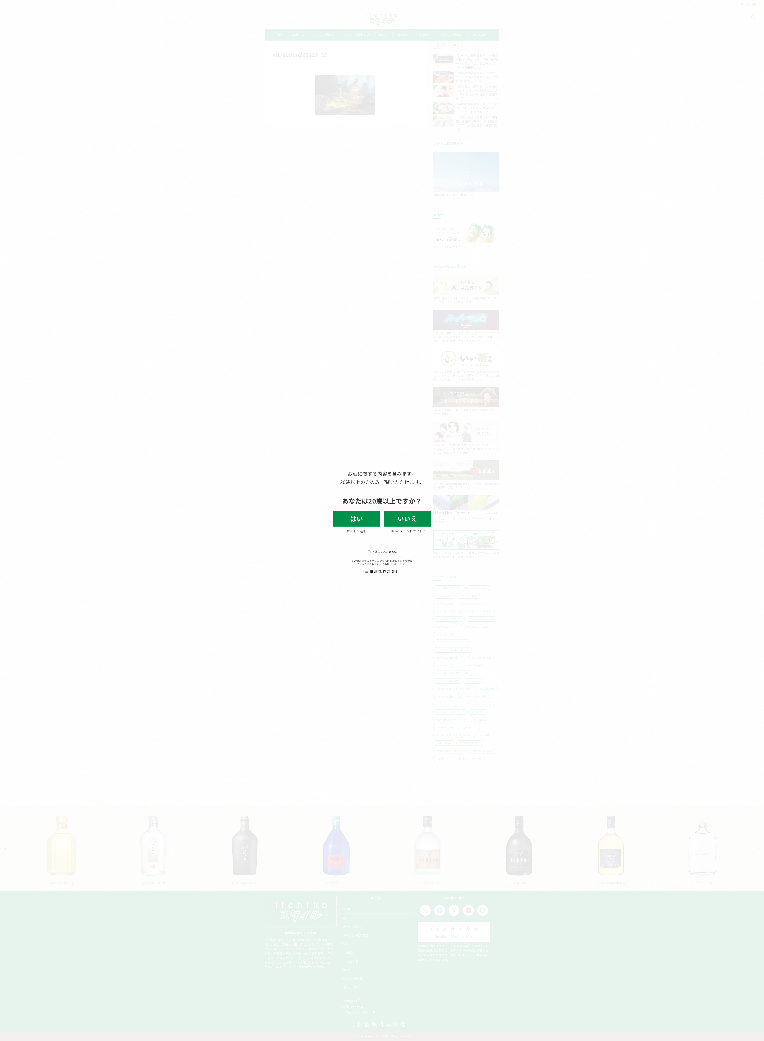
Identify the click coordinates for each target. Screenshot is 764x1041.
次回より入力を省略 (384, 551)
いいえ (407, 518)
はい (356, 518)
